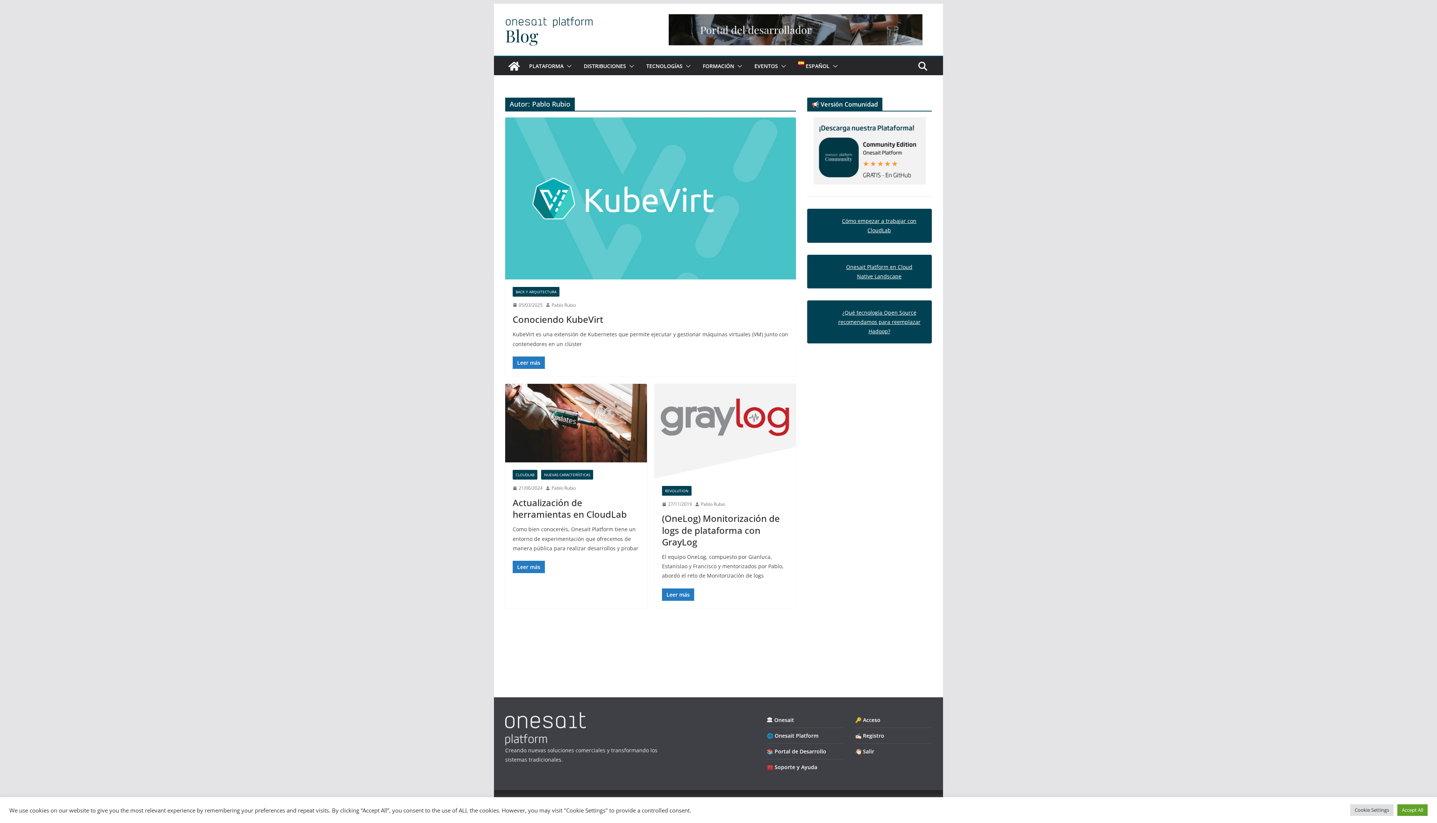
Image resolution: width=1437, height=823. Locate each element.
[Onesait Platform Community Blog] (545, 716)
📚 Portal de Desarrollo (796, 751)
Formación (718, 66)
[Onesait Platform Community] (514, 66)
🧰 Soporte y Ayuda (792, 767)
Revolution (677, 490)
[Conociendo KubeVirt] (650, 198)
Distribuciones (605, 66)
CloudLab (525, 474)
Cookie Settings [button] (1372, 810)
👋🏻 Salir (864, 751)
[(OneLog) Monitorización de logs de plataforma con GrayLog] (725, 431)
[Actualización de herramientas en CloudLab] (576, 423)
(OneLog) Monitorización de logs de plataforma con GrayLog (721, 530)
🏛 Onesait (780, 719)
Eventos (766, 66)
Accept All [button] (1412, 810)
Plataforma (546, 66)
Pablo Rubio (564, 305)
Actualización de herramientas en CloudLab (570, 508)
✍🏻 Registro (869, 735)
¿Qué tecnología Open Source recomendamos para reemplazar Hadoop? (879, 322)
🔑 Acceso (868, 719)
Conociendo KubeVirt (558, 319)
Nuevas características (567, 474)
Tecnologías (664, 66)
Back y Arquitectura (536, 291)
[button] (568, 66)
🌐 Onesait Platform (792, 735)
